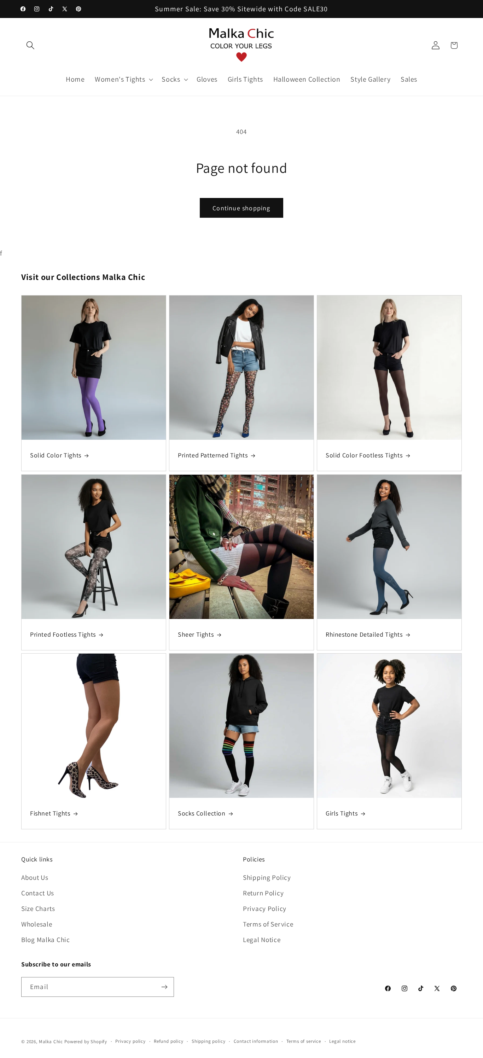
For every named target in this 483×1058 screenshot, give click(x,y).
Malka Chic (51, 1042)
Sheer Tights (196, 634)
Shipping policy (209, 1041)
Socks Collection (202, 813)
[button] (30, 45)
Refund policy (169, 1041)
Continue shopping (241, 208)
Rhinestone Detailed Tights (364, 634)
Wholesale (36, 924)
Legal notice (342, 1041)
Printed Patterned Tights (213, 455)
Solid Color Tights (55, 455)
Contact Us (37, 893)
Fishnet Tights (50, 813)
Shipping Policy (267, 877)
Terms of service (303, 1041)
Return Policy (263, 893)
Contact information (256, 1041)
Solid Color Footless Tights (364, 455)
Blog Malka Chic (45, 939)
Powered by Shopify (85, 1042)
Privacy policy (130, 1041)
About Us (34, 877)
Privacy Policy (264, 908)
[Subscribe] (164, 987)
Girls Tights (341, 813)
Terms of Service (268, 924)
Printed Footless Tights (63, 634)
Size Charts (38, 908)
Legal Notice (262, 939)
